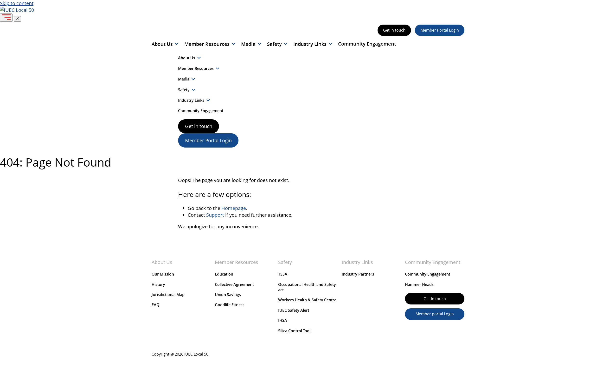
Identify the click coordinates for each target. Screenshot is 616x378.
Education (224, 274)
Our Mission (163, 274)
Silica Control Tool (294, 330)
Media (248, 44)
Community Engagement (367, 43)
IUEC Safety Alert (293, 310)
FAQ (156, 304)
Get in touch (394, 30)
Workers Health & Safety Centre (307, 300)
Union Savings (228, 294)
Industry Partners (358, 274)
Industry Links (310, 44)
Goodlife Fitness (229, 304)
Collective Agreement (234, 284)
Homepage (233, 208)
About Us (162, 44)
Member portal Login (435, 314)
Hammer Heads (419, 284)
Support (215, 215)
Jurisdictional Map (168, 294)
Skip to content (16, 3)
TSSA (282, 274)
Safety (274, 44)
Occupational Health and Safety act (307, 287)
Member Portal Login (440, 30)
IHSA (282, 320)
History (158, 284)
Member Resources (207, 44)
